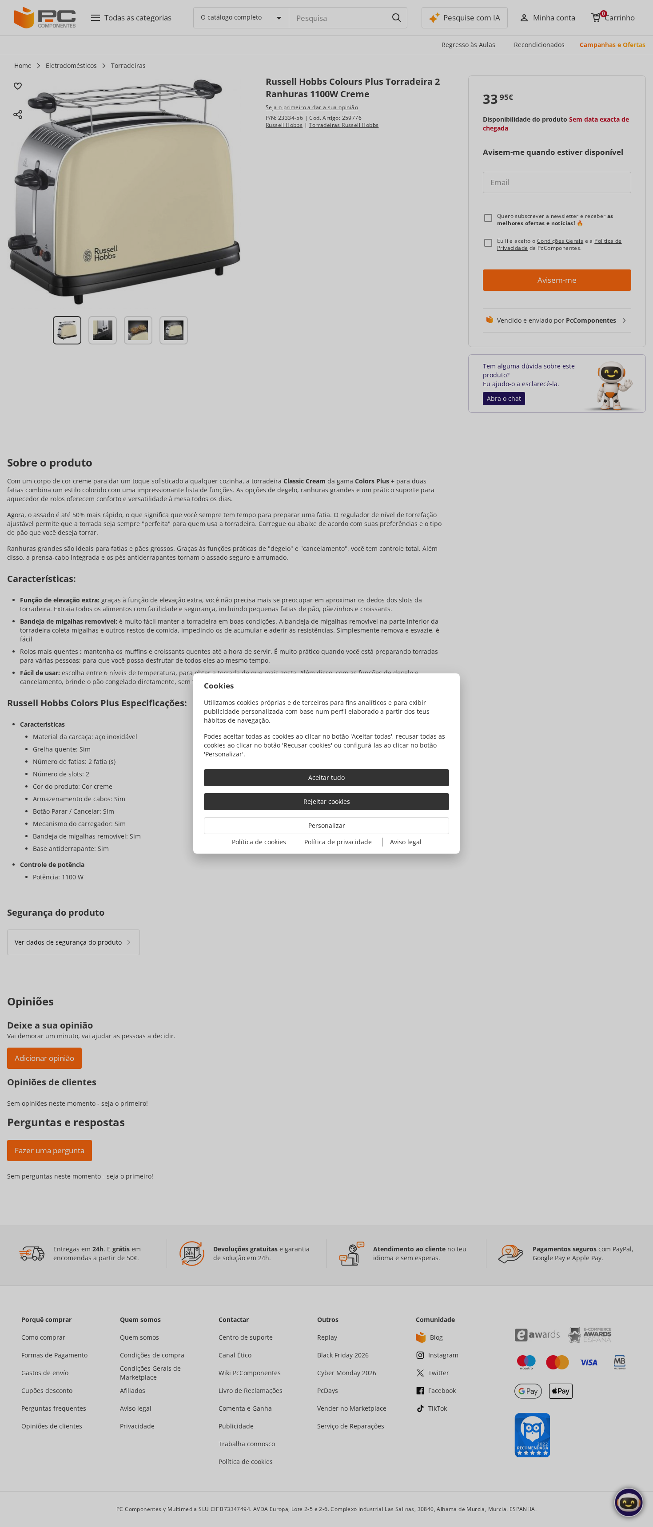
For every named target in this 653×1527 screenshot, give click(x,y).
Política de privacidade (338, 842)
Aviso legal (406, 842)
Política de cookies (259, 842)
